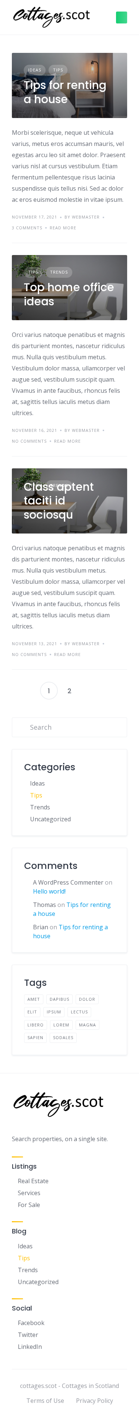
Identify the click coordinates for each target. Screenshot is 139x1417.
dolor (87, 999)
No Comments (29, 441)
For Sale (29, 1205)
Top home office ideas (69, 294)
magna (87, 1025)
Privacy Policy (94, 1401)
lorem (61, 1025)
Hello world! (49, 891)
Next (90, 691)
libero (35, 1025)
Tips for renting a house (65, 92)
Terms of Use (45, 1401)
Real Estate (33, 1181)
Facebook (31, 1323)
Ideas (34, 70)
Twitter (28, 1335)
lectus (79, 1012)
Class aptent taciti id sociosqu (59, 501)
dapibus (59, 999)
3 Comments (27, 227)
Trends (59, 272)
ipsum (54, 1012)
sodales (63, 1037)
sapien (35, 1037)
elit (32, 1012)
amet (33, 999)
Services (29, 1193)
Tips (58, 70)
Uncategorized (50, 819)
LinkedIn (30, 1347)
